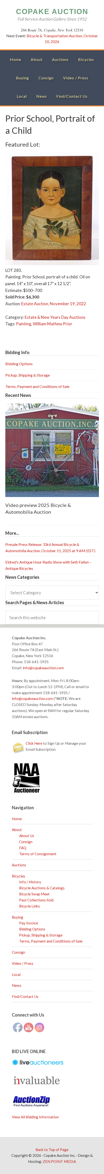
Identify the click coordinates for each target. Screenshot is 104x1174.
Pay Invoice (28, 923)
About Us (26, 835)
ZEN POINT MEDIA (59, 1161)
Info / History (30, 882)
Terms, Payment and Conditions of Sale (37, 386)
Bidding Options (19, 363)
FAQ (22, 848)
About (17, 829)
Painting (23, 323)
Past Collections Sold (36, 900)
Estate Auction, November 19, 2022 (53, 303)
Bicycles (18, 876)
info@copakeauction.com (43, 668)
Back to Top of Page (52, 1149)
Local (16, 974)
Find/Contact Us (25, 996)
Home (17, 819)
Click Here (34, 743)
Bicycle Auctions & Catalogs (42, 888)
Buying (17, 917)
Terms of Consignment (37, 854)
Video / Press (22, 963)
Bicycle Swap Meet (34, 894)
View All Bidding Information (35, 1117)
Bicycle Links (29, 906)
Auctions (19, 865)
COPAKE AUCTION (52, 11)
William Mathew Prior (52, 323)
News (16, 985)
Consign (25, 842)
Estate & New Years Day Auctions (55, 317)
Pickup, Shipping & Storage (27, 375)
